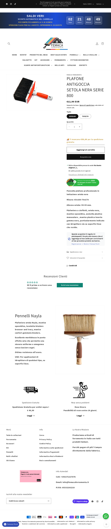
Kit (7, 448)
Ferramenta (11, 439)
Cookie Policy (45, 443)
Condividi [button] (73, 265)
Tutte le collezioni (13, 435)
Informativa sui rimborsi (65, 521)
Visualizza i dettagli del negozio (81, 174)
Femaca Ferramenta (29, 521)
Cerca (41, 435)
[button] (9, 43)
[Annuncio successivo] (74, 4)
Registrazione (76, 244)
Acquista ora (85, 157)
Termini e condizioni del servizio (33, 524)
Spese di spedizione (87, 105)
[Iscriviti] (48, 501)
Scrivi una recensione (69, 285)
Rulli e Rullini (12, 456)
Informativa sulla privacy (86, 521)
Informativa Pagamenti (49, 452)
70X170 (85, 116)
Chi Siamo (10, 460)
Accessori (10, 443)
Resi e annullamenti (47, 460)
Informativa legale (85, 524)
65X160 (72, 116)
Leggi (29, 415)
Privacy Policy (45, 439)
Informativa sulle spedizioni (51, 448)
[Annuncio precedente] (36, 4)
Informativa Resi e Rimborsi (51, 456)
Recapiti (73, 524)
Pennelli (9, 452)
